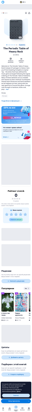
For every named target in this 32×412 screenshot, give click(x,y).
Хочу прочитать (14, 401)
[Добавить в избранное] (26, 13)
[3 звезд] (11, 45)
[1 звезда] (8, 45)
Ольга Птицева (19, 318)
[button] (16, 29)
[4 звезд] (13, 45)
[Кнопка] (11, 295)
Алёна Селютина (6, 318)
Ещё (7, 89)
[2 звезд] (9, 45)
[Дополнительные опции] (29, 401)
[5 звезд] (14, 45)
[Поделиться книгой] (29, 13)
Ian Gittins (16, 55)
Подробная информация (10, 101)
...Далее (18, 391)
